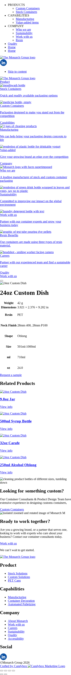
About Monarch (18, 621)
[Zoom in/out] (1, 670)
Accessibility (16, 638)
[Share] (9, 670)
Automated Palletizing (22, 604)
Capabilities (7, 122)
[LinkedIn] (3, 65)
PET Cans (14, 580)
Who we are (23, 29)
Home (12, 47)
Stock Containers (26, 12)
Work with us (24, 36)
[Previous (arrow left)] (1, 674)
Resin (19, 40)
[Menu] (1, 280)
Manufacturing (25, 19)
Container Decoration (21, 600)
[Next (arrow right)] (5, 674)
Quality (12, 43)
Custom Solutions (19, 577)
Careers (12, 628)
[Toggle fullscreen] (5, 670)
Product (5, 81)
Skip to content (17, 71)
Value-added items (27, 22)
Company (6, 163)
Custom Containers (28, 8)
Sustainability (24, 33)
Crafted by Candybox (14, 666)
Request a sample (11, 375)
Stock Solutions (17, 573)
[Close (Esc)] (13, 670)
